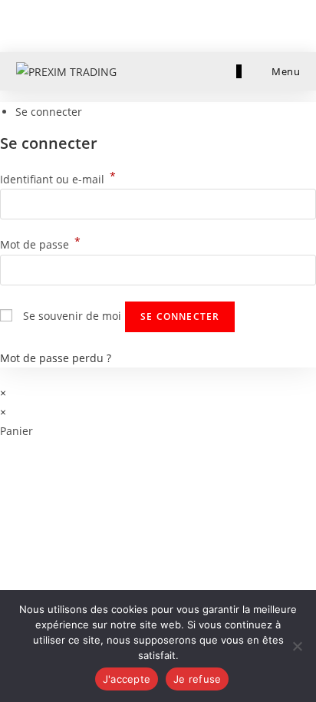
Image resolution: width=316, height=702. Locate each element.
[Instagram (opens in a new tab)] (167, 23)
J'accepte (126, 679)
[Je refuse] (296, 646)
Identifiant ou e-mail (58, 179)
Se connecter (179, 316)
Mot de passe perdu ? (55, 358)
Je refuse (197, 679)
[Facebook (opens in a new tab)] (147, 23)
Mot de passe (40, 244)
